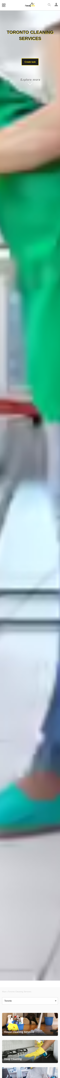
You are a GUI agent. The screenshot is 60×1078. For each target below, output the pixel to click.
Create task (30, 62)
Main (4, 991)
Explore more (30, 79)
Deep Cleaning (13, 1059)
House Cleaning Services (19, 1032)
